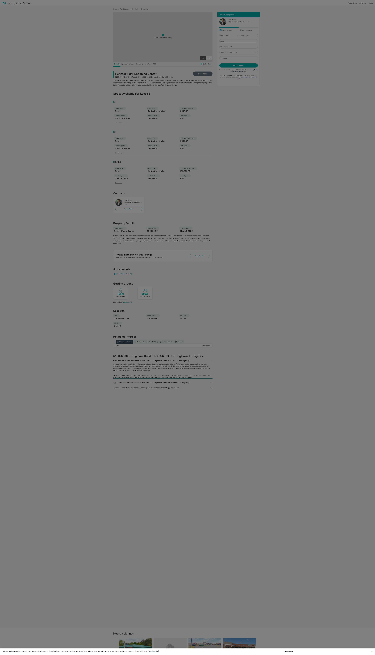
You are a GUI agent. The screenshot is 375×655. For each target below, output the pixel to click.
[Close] (372, 651)
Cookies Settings (288, 651)
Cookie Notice (153, 651)
